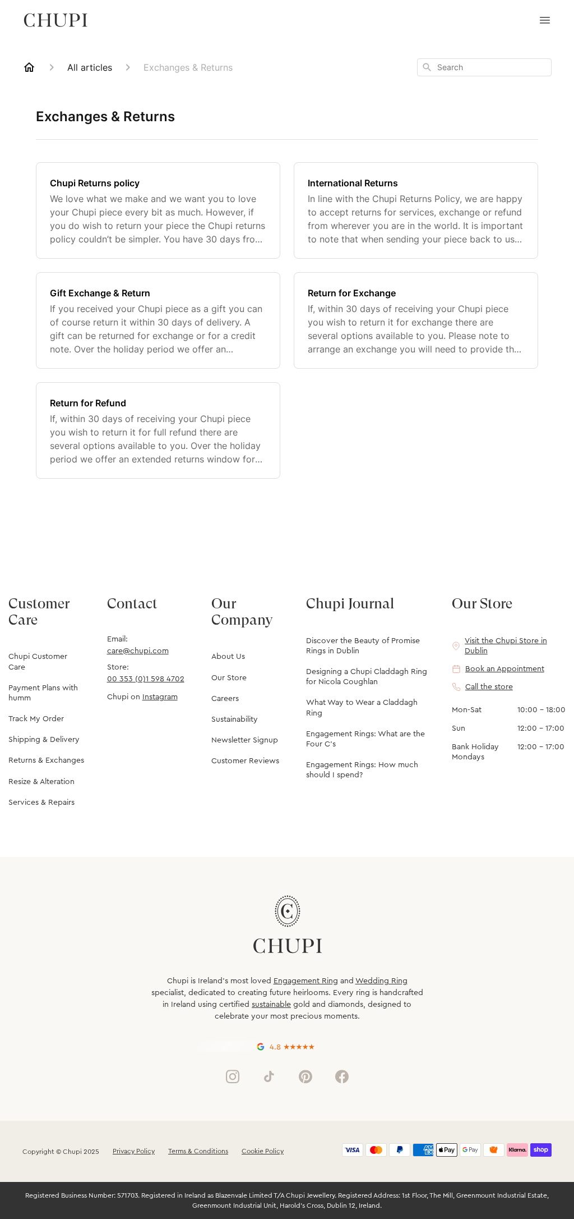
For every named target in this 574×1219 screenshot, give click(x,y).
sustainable (271, 1005)
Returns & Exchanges (46, 760)
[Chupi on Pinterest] (305, 1076)
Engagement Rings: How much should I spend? (362, 770)
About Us (228, 657)
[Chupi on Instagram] (232, 1076)
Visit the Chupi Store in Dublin (506, 646)
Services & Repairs (41, 802)
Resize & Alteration (41, 782)
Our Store (229, 678)
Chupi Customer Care (37, 662)
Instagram (160, 697)
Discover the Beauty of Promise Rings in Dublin (363, 646)
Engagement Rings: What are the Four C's (365, 739)
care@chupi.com (138, 651)
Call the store (489, 687)
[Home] (29, 67)
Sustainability (234, 719)
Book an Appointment (504, 669)
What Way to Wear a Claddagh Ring (362, 708)
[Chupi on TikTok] (269, 1076)
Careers (225, 699)
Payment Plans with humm (43, 693)
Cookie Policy (263, 1151)
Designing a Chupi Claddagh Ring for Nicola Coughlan (366, 677)
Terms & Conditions (198, 1151)
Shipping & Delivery (44, 740)
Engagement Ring (306, 981)
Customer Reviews (245, 761)
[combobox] (484, 67)
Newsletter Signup (244, 740)
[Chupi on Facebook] (342, 1076)
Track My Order (36, 719)
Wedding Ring (381, 981)
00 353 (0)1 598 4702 (145, 679)
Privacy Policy (134, 1151)
